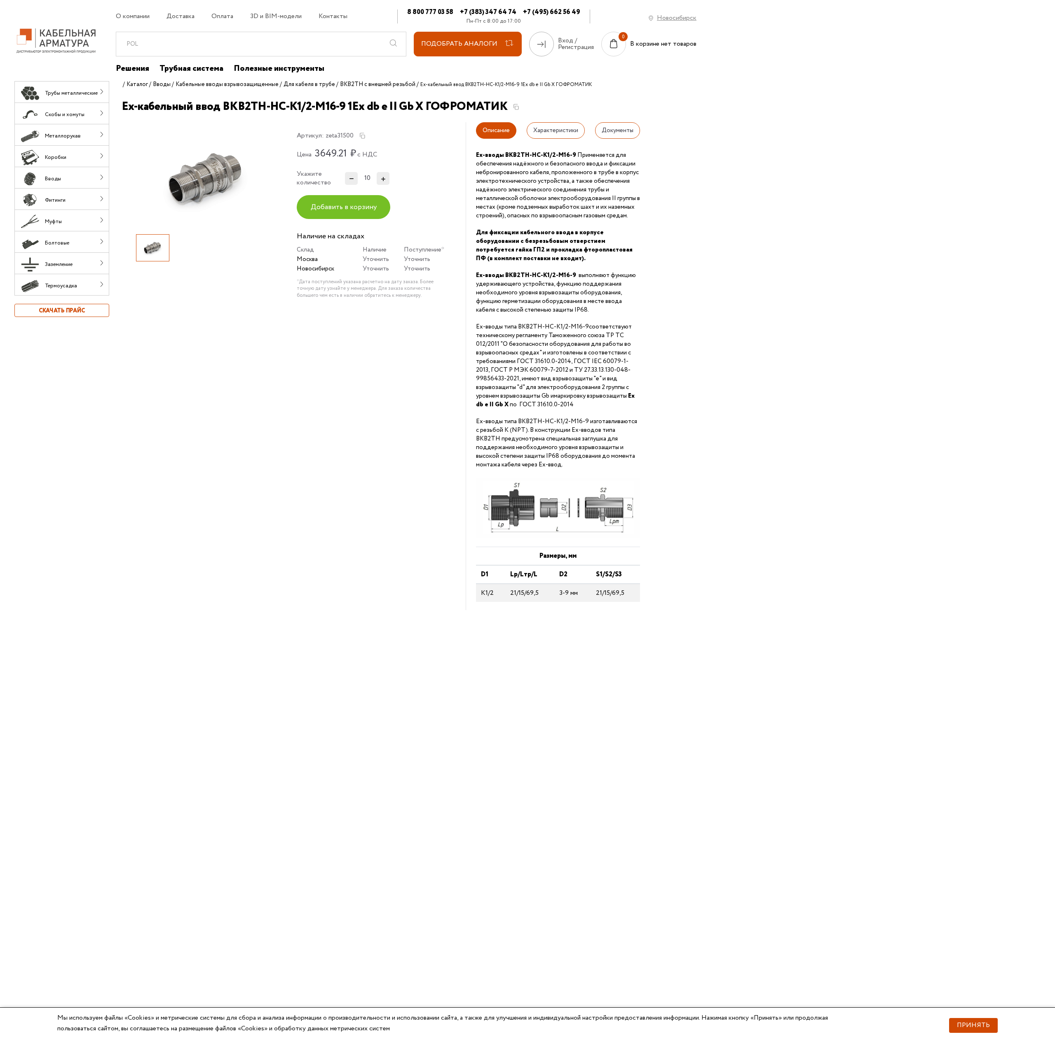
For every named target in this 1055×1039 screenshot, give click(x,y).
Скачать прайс (62, 311)
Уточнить (376, 259)
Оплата (222, 16)
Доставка (180, 16)
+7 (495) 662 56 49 (551, 12)
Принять (973, 1025)
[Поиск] (393, 44)
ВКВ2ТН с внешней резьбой (377, 84)
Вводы (162, 84)
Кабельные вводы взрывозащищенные (227, 84)
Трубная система (191, 69)
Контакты (333, 16)
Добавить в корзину (344, 207)
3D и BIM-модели (276, 16)
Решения (132, 69)
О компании (133, 16)
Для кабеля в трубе (309, 84)
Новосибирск (676, 18)
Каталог (137, 84)
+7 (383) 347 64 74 (488, 12)
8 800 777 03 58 (430, 12)
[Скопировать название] (516, 107)
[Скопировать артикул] (362, 135)
